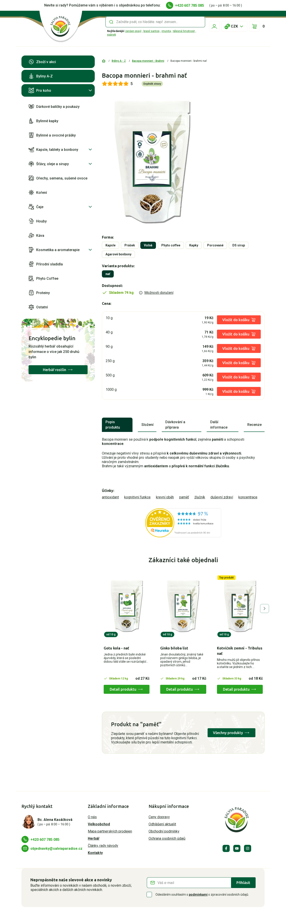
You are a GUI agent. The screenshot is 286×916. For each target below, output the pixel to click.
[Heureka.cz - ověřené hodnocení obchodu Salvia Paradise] (183, 522)
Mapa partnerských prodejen (110, 831)
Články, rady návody (103, 845)
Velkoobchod (99, 824)
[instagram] (247, 848)
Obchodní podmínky (164, 831)
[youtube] (236, 848)
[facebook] (226, 848)
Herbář (93, 838)
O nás (92, 817)
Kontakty (95, 853)
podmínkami (198, 894)
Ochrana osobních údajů (167, 838)
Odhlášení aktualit (162, 824)
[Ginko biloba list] (183, 606)
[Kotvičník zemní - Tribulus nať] (240, 606)
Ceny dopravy (159, 817)
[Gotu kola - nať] (126, 606)
